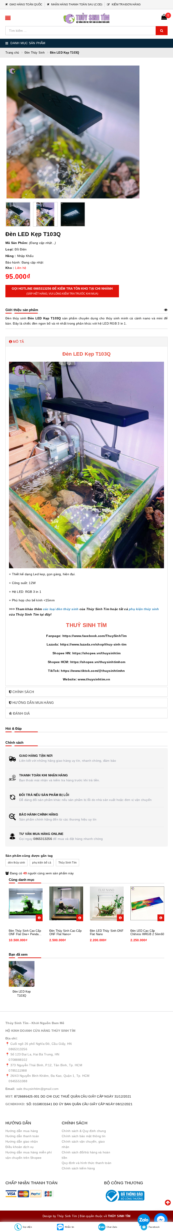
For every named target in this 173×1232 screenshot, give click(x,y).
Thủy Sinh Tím (67, 862)
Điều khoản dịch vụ (19, 1147)
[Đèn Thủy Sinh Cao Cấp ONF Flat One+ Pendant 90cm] (26, 903)
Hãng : (10, 256)
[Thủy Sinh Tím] (86, 18)
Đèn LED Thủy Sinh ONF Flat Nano (106, 932)
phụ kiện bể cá (41, 862)
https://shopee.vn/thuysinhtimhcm (97, 662)
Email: (10, 1089)
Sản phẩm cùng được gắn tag (29, 855)
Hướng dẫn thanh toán (22, 1136)
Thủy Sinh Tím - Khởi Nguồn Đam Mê (34, 1023)
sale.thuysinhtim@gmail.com (37, 1089)
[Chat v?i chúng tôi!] (161, 1220)
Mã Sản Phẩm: (16, 243)
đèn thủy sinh (16, 862)
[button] (86, 341)
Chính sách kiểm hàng (78, 1168)
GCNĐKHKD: (15, 1104)
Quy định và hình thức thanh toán (86, 1163)
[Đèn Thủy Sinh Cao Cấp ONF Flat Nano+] (66, 903)
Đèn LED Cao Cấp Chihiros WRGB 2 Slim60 (147, 932)
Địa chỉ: (11, 1038)
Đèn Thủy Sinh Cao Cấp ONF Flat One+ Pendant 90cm (25, 932)
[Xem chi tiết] (39, 917)
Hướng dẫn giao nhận (21, 1141)
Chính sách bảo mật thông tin (83, 1136)
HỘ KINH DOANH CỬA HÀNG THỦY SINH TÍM (40, 1030)
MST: (9, 1096)
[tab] (86, 341)
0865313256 (42, 839)
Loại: (9, 249)
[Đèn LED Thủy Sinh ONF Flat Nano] (107, 903)
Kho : (9, 268)
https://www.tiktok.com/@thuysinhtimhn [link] (93, 671)
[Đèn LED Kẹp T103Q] (21, 973)
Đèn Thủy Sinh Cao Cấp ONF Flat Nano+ (65, 932)
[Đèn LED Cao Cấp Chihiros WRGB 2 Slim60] (147, 903)
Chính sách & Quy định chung (84, 1131)
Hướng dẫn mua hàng (21, 1131)
